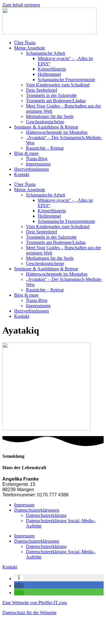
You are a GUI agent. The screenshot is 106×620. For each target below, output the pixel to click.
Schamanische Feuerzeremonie (66, 79)
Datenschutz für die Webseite (29, 612)
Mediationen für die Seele (50, 116)
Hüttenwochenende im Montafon (56, 132)
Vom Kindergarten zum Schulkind (58, 84)
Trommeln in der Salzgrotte (51, 95)
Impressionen (38, 163)
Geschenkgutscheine (45, 121)
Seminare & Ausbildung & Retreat (46, 126)
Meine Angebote (29, 47)
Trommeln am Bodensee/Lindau (56, 100)
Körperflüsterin (52, 68)
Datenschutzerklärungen (36, 510)
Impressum (24, 504)
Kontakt (21, 174)
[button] (19, 578)
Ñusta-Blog (36, 158)
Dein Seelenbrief (41, 90)
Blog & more (26, 153)
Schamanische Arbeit (45, 53)
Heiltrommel (49, 74)
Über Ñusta (25, 42)
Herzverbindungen (31, 169)
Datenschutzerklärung (46, 515)
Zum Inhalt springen (21, 4)
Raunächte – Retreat (45, 148)
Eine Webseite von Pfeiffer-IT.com (34, 602)
